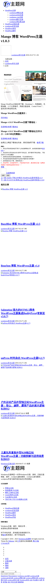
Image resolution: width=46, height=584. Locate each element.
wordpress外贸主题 (12, 26)
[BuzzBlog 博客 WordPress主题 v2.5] (14, 189)
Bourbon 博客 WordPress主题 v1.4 (20, 265)
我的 (7, 565)
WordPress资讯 (10, 28)
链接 (8, 175)
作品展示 (36, 580)
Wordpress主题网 (25, 539)
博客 (2, 167)
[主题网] (6, 55)
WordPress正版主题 (12, 24)
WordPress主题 (10, 10)
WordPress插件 (10, 31)
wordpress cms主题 (16, 17)
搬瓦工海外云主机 (12, 492)
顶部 (7, 568)
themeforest (4, 576)
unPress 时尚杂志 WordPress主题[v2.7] (23, 358)
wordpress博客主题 (16, 13)
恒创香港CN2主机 (12, 490)
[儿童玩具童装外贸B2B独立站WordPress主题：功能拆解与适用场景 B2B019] (23, 418)
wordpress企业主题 (16, 15)
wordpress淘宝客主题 (17, 22)
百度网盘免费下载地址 (9, 127)
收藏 (3, 175)
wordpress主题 (34, 576)
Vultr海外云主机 (11, 497)
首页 (7, 61)
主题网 (10, 173)
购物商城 (21, 582)
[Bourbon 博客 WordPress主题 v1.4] (14, 231)
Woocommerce (12, 576)
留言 (4, 535)
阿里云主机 (9, 488)
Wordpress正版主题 (8, 464)
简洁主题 (14, 582)
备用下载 (40, 142)
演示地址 (4, 118)
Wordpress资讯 (24, 580)
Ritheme (11, 541)
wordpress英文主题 (18, 55)
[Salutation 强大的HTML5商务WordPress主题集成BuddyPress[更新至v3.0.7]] (23, 275)
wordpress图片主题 (16, 19)
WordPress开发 (10, 517)
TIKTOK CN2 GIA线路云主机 (16, 499)
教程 (7, 563)
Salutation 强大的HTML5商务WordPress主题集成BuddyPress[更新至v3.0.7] (23, 313)
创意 (40, 580)
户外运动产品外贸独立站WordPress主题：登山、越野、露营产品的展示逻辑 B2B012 (23, 405)
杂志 (9, 582)
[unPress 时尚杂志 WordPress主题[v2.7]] (15, 323)
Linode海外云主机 (12, 495)
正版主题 (8, 561)
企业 (31, 580)
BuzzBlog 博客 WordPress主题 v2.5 (20, 223)
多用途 (5, 582)
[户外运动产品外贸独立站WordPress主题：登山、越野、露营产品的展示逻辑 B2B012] (23, 367)
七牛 (18, 541)
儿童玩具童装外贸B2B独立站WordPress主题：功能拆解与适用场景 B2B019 (22, 456)
